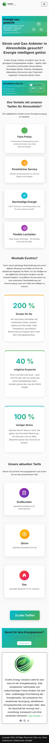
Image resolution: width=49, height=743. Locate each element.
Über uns (37, 737)
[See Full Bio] (41, 716)
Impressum (7, 740)
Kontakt (29, 740)
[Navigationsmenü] (44, 4)
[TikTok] (28, 720)
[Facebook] (20, 720)
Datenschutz (19, 740)
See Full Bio (34, 716)
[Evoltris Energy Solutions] (9, 4)
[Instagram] (24, 720)
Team (45, 737)
